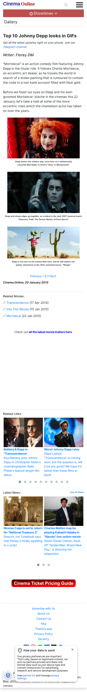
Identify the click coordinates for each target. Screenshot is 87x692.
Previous (35, 276)
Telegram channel (15, 47)
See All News (77, 492)
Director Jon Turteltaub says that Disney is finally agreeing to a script (23, 536)
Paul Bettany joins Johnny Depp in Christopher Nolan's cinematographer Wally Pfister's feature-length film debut (22, 462)
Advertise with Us (43, 608)
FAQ (43, 623)
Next (53, 276)
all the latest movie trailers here (50, 332)
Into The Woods (17, 309)
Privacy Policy (43, 634)
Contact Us (43, 618)
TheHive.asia (43, 628)
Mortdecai (13, 316)
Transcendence (17, 303)
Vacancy (43, 639)
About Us (43, 613)
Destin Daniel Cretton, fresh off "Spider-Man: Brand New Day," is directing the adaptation (63, 540)
